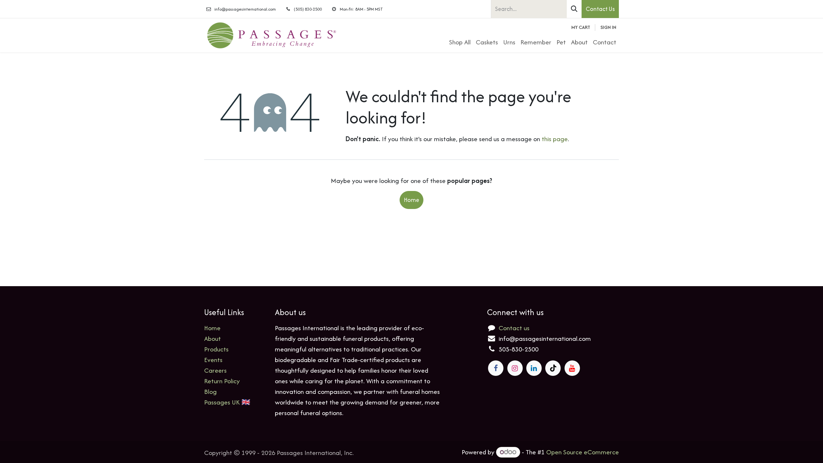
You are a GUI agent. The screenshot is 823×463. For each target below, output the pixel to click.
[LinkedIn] (534, 368)
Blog (210, 391)
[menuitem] (460, 42)
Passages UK (222, 402)
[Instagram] (515, 368)
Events (213, 359)
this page (555, 138)
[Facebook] (495, 368)
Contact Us (600, 9)
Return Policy (222, 381)
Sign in (608, 27)
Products (216, 349)
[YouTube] (572, 368)
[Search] (574, 9)
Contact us (514, 327)
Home (411, 199)
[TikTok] (553, 368)
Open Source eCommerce (582, 452)
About (212, 338)
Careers (215, 370)
